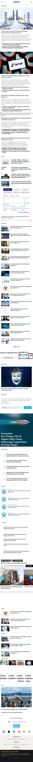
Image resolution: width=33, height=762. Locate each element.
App (5, 739)
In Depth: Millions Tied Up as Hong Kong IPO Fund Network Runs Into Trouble (20, 161)
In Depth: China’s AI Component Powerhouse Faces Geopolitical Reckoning (16, 44)
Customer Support (14, 744)
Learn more (7, 756)
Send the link (16, 726)
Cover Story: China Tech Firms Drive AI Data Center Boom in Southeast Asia (14, 32)
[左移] (2, 577)
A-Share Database (24, 212)
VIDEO (2, 685)
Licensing (26, 739)
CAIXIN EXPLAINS (4, 658)
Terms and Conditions (19, 749)
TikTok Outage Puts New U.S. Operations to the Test (16, 90)
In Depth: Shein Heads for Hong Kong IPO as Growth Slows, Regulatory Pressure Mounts (16, 129)
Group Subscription (21, 739)
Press (29, 744)
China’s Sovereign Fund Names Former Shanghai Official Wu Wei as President (17, 479)
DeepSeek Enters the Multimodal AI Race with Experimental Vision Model (17, 473)
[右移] (31, 577)
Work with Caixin (24, 744)
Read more (16, 346)
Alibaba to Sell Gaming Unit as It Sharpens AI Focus (16, 151)
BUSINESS (3, 633)
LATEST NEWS (3, 223)
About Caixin (5, 744)
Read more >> (5, 403)
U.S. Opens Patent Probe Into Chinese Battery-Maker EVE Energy (16, 461)
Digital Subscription (14, 739)
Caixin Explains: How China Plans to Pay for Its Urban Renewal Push (21, 182)
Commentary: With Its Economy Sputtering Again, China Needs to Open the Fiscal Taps (19, 514)
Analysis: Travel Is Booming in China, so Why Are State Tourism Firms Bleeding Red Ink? (21, 175)
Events (9, 744)
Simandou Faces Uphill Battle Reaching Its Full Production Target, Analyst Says (16, 110)
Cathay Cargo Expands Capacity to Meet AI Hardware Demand (15, 107)
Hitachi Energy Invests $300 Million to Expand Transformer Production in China (17, 455)
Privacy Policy (13, 749)
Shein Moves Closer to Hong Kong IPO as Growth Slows (15, 132)
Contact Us (19, 744)
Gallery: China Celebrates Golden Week (11, 586)
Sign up (28, 407)
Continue (16, 757)
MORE (30, 220)
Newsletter (9, 739)
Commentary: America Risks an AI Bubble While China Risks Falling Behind (15, 47)
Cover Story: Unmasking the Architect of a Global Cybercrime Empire (21, 169)
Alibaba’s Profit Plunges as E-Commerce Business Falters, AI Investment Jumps (14, 148)
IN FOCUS (3, 568)
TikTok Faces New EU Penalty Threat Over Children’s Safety (15, 87)
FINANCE (3, 608)
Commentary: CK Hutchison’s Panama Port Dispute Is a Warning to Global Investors (18, 499)
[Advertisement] (16, 599)
